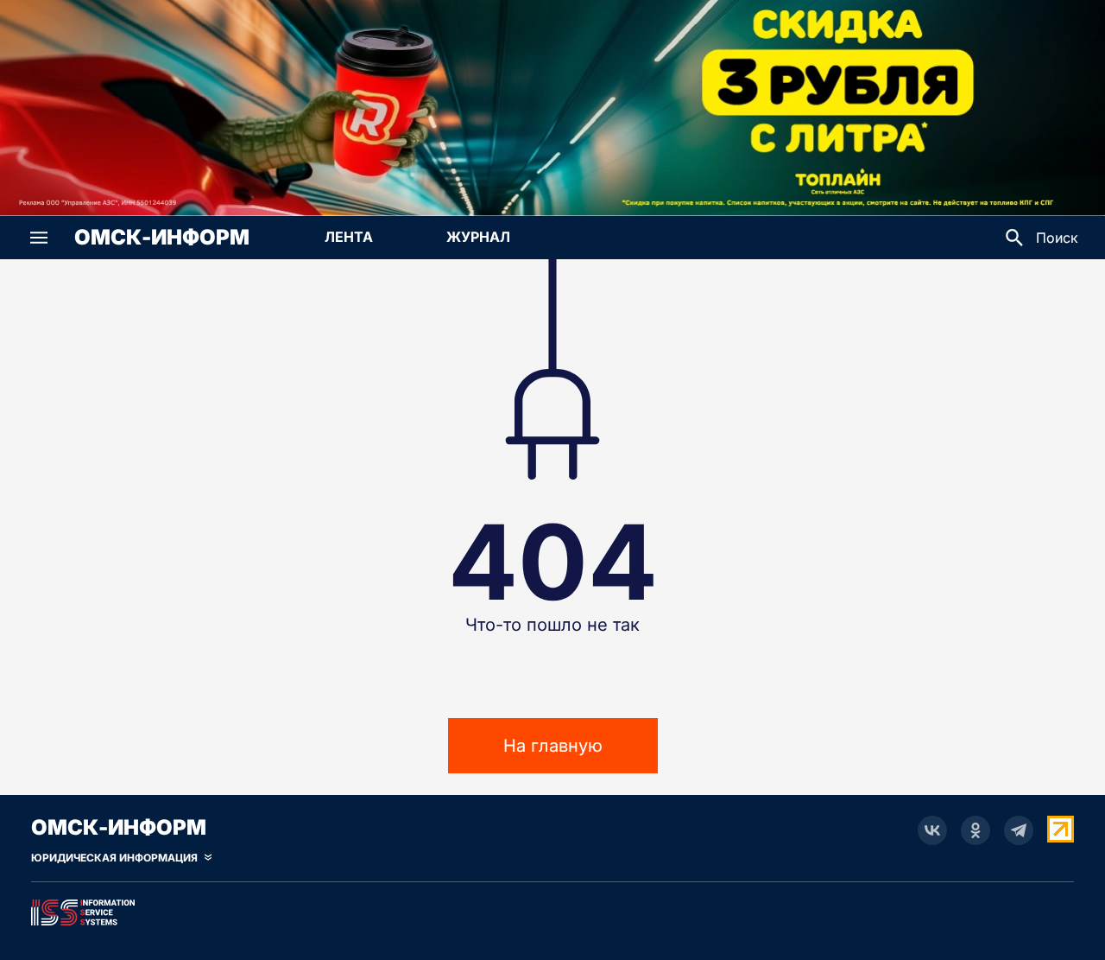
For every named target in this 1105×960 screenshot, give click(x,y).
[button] (38, 237)
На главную (553, 745)
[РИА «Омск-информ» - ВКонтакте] (932, 830)
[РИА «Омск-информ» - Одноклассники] (975, 830)
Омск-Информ (161, 238)
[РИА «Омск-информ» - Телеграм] (1018, 830)
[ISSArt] (552, 909)
